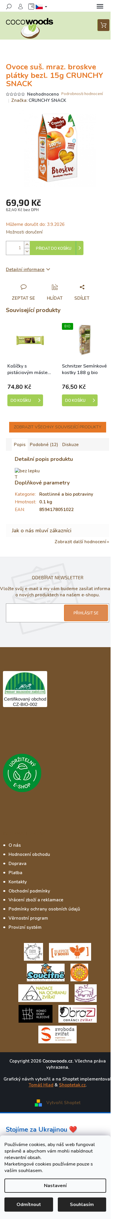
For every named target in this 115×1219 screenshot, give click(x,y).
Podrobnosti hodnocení (82, 94)
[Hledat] (9, 6)
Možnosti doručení (24, 232)
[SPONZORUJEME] (79, 972)
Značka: (38, 100)
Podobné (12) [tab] (44, 445)
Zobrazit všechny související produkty (57, 427)
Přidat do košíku (53, 248)
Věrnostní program (28, 918)
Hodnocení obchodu (29, 854)
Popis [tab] (20, 445)
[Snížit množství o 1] (27, 251)
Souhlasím (82, 1204)
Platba (15, 873)
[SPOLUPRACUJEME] (70, 951)
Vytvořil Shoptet (63, 1103)
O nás (15, 845)
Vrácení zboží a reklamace (36, 900)
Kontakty (18, 882)
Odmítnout (29, 1204)
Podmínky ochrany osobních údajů (44, 909)
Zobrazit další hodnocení (80, 542)
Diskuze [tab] (70, 445)
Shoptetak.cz (72, 1085)
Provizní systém (25, 927)
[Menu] (100, 6)
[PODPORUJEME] (33, 951)
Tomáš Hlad (41, 1085)
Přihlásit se (85, 612)
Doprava (18, 863)
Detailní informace (25, 269)
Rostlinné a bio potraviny (66, 494)
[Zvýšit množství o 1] (27, 244)
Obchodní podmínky (29, 891)
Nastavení (55, 1185)
